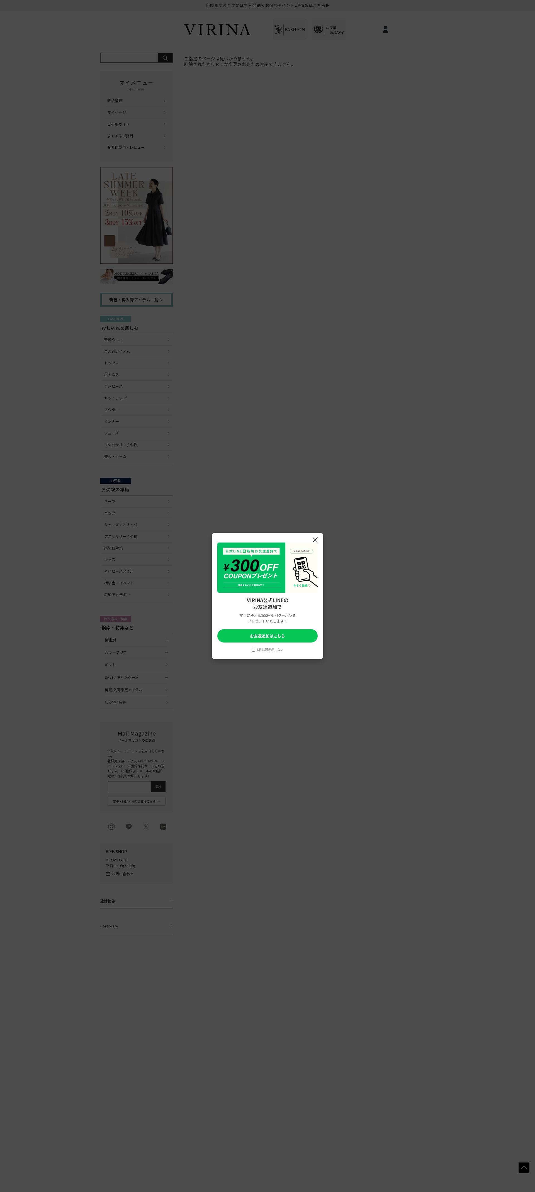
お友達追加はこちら (267, 636)
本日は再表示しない (269, 649)
